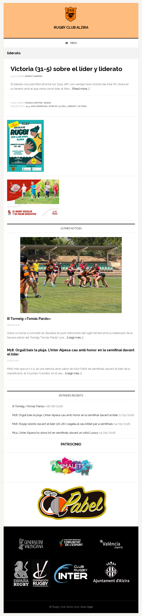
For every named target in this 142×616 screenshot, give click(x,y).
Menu (73, 43)
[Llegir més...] (75, 337)
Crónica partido (34, 103)
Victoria (82, 106)
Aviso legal (87, 606)
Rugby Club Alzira (71, 14)
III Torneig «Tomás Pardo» (29, 319)
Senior (47, 103)
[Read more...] (80, 88)
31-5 (28, 106)
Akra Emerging (39, 106)
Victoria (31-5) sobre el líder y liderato (66, 68)
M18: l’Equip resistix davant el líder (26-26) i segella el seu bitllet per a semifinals (62, 424)
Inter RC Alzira (57, 106)
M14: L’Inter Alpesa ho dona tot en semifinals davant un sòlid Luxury (55, 432)
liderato (71, 106)
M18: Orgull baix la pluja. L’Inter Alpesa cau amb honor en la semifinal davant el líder (65, 415)
